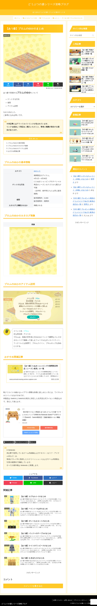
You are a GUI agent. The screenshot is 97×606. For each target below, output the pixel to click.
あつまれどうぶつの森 (22, 442)
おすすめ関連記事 (14, 151)
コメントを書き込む (33, 586)
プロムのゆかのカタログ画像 (18, 146)
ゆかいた (37, 171)
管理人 (86, 204)
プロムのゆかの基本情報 (16, 143)
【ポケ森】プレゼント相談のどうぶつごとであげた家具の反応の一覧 (84, 201)
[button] (93, 35)
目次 (30, 139)
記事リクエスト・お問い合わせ (62, 600)
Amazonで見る (31, 427)
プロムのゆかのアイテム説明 (18, 148)
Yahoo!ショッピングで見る (31, 432)
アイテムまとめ (9, 442)
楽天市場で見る (49, 427)
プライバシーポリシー (80, 600)
